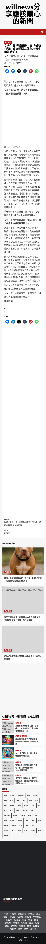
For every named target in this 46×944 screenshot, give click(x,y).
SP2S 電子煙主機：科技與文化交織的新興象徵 (26, 754)
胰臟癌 (20, 820)
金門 (19, 830)
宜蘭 (19, 805)
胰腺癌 (12, 820)
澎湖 (31, 810)
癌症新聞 (24, 736)
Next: (7, 532)
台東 (24, 800)
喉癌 (30, 800)
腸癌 (39, 820)
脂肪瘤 (24, 923)
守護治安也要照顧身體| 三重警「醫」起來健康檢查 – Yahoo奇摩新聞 (26, 768)
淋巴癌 (25, 810)
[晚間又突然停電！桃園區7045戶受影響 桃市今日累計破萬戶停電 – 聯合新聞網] (23, 600)
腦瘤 (33, 820)
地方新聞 (8, 42)
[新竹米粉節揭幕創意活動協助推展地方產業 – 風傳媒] (23, 639)
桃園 (17, 810)
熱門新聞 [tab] (21, 716)
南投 (28, 795)
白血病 (15, 815)
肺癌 (36, 815)
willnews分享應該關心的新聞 (23, 14)
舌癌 (20, 825)
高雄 (39, 830)
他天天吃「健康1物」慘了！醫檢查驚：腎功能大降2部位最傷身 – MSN (26, 781)
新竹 (11, 810)
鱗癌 (26, 929)
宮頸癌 (26, 805)
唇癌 (38, 913)
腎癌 (26, 820)
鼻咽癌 (6, 835)
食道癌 (32, 830)
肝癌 (29, 815)
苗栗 (33, 825)
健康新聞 (18, 736)
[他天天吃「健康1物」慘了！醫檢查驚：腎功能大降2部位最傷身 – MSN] (8, 784)
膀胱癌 (6, 825)
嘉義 (36, 800)
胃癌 (5, 820)
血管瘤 (6, 830)
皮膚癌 (23, 815)
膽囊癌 (14, 825)
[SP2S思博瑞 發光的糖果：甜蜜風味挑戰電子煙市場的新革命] (8, 740)
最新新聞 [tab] (9, 716)
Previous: (22, 522)
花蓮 (26, 825)
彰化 (39, 805)
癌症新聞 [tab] (34, 716)
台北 (11, 800)
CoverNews (35, 937)
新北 (5, 810)
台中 (5, 800)
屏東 (33, 805)
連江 (13, 830)
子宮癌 (12, 805)
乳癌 (5, 795)
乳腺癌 (12, 795)
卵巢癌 (35, 795)
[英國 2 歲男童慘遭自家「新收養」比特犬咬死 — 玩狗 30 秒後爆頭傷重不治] (23, 561)
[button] (4, 32)
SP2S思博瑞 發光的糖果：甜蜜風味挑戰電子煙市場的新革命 (26, 741)
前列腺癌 (20, 795)
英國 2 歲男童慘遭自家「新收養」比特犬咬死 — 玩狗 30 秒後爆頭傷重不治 (23, 579)
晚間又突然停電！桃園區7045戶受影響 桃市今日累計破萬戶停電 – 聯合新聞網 (22, 618)
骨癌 (20, 929)
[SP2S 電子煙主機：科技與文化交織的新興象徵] (8, 753)
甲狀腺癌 (7, 815)
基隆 (5, 805)
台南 (17, 800)
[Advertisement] (23, 121)
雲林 (25, 830)
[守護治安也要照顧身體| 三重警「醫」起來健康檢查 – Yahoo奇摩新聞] (8, 771)
